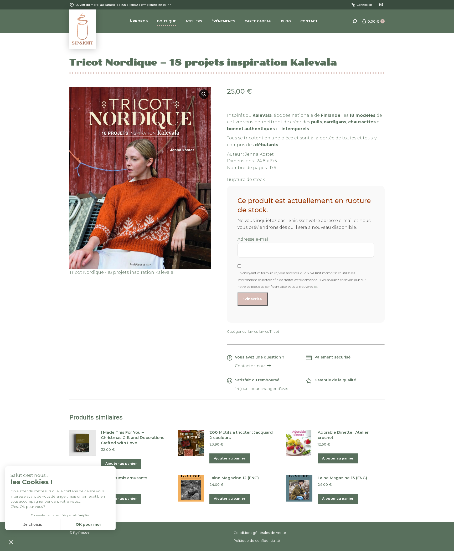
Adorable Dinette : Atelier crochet (343, 435)
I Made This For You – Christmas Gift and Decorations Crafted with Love (132, 437)
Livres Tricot (269, 331)
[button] (204, 94)
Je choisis (32, 524)
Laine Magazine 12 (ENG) (234, 477)
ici (315, 287)
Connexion (364, 5)
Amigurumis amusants (124, 477)
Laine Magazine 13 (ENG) (342, 477)
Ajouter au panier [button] (121, 464)
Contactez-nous (251, 365)
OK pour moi (88, 524)
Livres (253, 331)
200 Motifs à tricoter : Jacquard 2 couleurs (241, 435)
